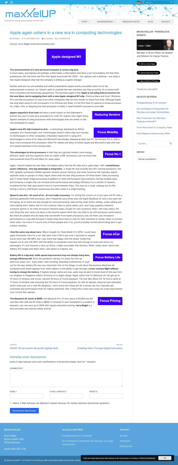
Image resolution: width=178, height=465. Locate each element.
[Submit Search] (171, 2)
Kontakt (123, 435)
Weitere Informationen (147, 458)
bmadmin (16, 38)
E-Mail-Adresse (58, 391)
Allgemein (48, 38)
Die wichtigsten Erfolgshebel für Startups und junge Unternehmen (153, 110)
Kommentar (16, 368)
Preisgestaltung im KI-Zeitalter (152, 102)
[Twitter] (6, 2)
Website (93, 391)
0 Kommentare (63, 38)
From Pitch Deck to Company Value (154, 127)
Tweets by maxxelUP (147, 89)
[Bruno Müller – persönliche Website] (155, 49)
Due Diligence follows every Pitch (153, 133)
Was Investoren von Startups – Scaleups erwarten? (152, 120)
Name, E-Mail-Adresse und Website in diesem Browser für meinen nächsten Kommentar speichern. (61, 403)
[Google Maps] (11, 2)
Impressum (125, 441)
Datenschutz (126, 446)
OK (165, 458)
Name (13, 391)
